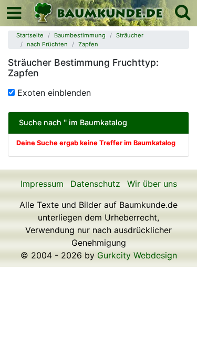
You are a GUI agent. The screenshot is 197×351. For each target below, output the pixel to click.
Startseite (30, 35)
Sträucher (129, 35)
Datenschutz (95, 183)
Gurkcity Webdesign (137, 255)
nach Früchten (47, 44)
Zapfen (88, 44)
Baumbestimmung (80, 35)
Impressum (42, 183)
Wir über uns (152, 183)
